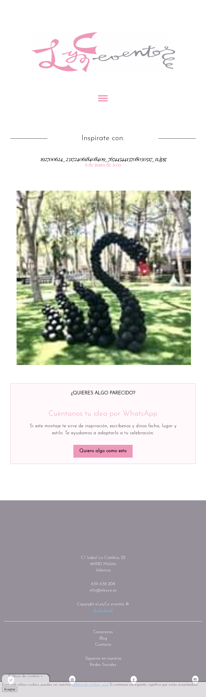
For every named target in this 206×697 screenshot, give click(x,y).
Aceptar (9, 689)
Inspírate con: (102, 138)
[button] (103, 277)
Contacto (103, 644)
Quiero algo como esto (103, 451)
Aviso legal (103, 610)
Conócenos (103, 632)
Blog (103, 638)
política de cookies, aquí (90, 685)
